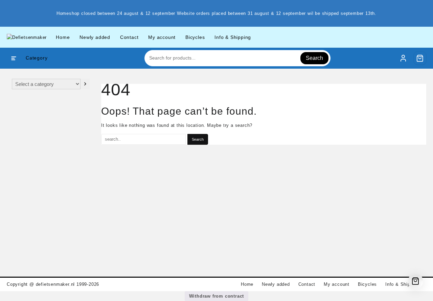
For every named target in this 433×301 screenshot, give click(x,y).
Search (314, 58)
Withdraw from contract (216, 296)
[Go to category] (85, 84)
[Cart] (420, 58)
